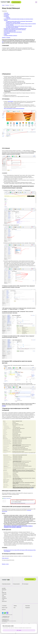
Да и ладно (19, 630)
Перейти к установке (6, 37)
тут (2, 41)
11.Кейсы (5, 34)
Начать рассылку (5, 558)
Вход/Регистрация (16, 2)
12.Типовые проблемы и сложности (10, 35)
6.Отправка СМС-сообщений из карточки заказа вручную (15, 28)
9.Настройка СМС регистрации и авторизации (13, 32)
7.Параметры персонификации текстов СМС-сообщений (15, 29)
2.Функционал (6, 14)
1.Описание (6, 13)
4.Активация (6, 16)
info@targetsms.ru (5, 619)
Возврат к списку (5, 564)
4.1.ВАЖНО (8, 17)
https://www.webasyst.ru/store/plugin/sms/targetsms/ (14, 108)
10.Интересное (7, 33)
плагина (3, 405)
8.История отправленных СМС (10, 30)
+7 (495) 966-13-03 (5, 616)
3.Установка (6, 15)
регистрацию (10, 101)
